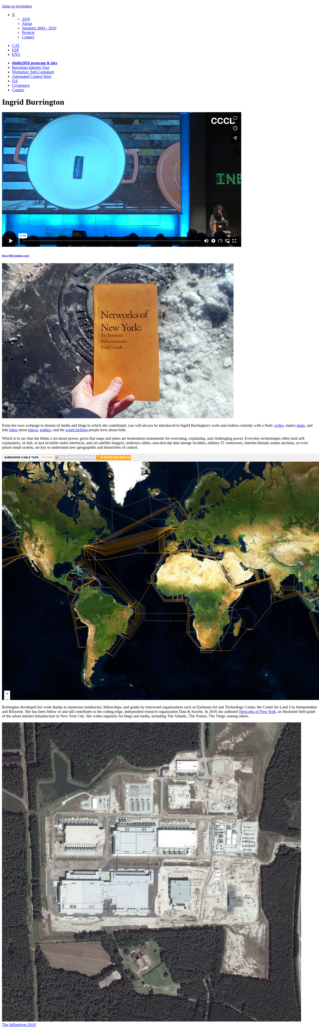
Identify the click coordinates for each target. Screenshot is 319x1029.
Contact (28, 37)
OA (15, 81)
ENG (16, 54)
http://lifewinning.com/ (15, 255)
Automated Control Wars (31, 76)
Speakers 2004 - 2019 (39, 28)
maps (301, 425)
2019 (26, 19)
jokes (13, 430)
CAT (16, 45)
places (33, 430)
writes (279, 425)
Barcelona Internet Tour (30, 67)
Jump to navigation (17, 6)
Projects (28, 32)
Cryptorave (21, 85)
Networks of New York (257, 711)
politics (45, 430)
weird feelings (77, 430)
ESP (15, 50)
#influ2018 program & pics (34, 63)
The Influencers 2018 (19, 1025)
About (27, 23)
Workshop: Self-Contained (33, 72)
